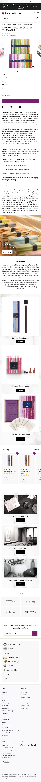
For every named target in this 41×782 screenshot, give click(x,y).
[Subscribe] (34, 633)
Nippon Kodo (4, 1)
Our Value (4, 692)
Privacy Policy (24, 708)
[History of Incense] (20, 536)
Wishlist (4, 722)
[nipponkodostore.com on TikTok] (35, 745)
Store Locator (5, 705)
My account (5, 735)
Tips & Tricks (23, 695)
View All (20, 341)
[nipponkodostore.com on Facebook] (25, 745)
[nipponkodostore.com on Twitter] (28, 745)
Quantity (5, 85)
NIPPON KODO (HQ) (7, 711)
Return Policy (24, 703)
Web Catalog (5, 703)
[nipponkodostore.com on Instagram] (21, 745)
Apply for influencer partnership (11, 730)
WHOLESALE (5, 708)
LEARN (20, 520)
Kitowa (22, 1)
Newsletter (5, 727)
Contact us (23, 692)
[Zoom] (33, 66)
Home (3, 24)
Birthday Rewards (7, 725)
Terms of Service (6, 733)
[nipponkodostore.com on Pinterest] (32, 745)
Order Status (5, 717)
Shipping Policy (24, 705)
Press (3, 700)
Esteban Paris (29, 1)
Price (3, 75)
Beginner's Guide (25, 697)
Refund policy (5, 720)
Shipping (4, 82)
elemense (11, 1)
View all (36, 449)
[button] (6, 33)
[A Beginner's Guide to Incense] (20, 568)
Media (3, 695)
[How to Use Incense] (20, 504)
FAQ (21, 700)
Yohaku (17, 1)
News (3, 697)
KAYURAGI (5, 35)
